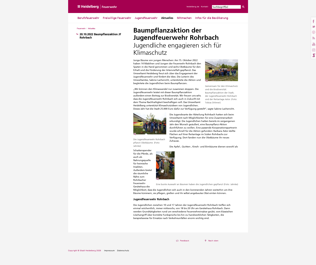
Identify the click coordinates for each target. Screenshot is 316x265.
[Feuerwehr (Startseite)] (98, 12)
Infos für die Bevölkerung (211, 18)
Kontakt (204, 7)
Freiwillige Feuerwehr (117, 18)
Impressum (109, 251)
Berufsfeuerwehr (88, 18)
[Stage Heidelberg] (313, 55)
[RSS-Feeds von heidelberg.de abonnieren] (313, 37)
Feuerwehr (81, 28)
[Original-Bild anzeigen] (221, 82)
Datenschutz (123, 251)
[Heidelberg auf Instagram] (313, 50)
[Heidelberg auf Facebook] (313, 21)
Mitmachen (184, 18)
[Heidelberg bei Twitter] (313, 26)
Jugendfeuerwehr (146, 18)
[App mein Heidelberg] (313, 32)
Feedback (184, 241)
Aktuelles (167, 18)
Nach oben (213, 241)
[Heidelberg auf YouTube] (313, 43)
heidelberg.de (193, 7)
